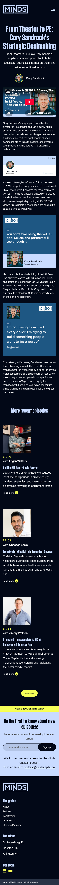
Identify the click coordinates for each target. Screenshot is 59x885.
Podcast (7, 811)
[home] (15, 9)
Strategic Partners (12, 825)
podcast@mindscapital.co (39, 767)
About (6, 806)
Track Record (9, 820)
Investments (9, 815)
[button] (52, 9)
